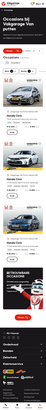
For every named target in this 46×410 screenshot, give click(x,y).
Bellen (40, 408)
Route (17, 408)
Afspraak (6, 407)
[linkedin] (18, 337)
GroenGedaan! (13, 377)
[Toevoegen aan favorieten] (40, 80)
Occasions (28, 408)
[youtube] (9, 337)
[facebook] (4, 337)
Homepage (8, 10)
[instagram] (13, 337)
